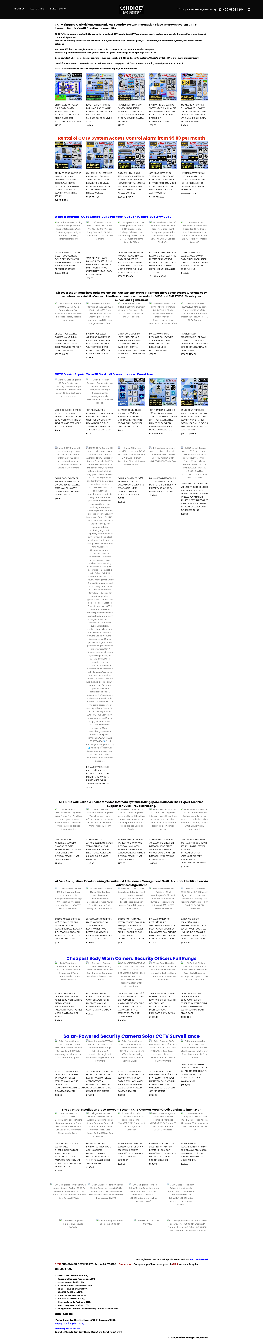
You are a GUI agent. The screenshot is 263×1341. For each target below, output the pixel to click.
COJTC (107, 1308)
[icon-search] (249, 10)
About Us (19, 8)
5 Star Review (58, 8)
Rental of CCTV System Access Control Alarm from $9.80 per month (131, 138)
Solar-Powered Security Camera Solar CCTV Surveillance (131, 1036)
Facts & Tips (37, 8)
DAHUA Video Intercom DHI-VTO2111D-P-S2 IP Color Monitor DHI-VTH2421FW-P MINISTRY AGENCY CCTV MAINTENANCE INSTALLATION (163, 485)
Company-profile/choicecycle (151, 1264)
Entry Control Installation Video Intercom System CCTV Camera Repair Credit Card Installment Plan (131, 1110)
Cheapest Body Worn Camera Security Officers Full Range (131, 958)
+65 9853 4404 (73, 1328)
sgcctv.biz (177, 1337)
